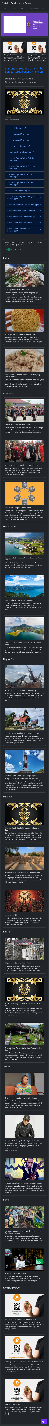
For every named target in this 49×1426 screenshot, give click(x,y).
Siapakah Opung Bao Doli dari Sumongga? (20, 175)
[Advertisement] (15, 24)
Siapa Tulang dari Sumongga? (20, 222)
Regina (24, 245)
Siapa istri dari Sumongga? (18, 190)
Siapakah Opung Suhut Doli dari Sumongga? (21, 159)
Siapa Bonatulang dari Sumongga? (22, 210)
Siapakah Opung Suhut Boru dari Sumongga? (21, 167)
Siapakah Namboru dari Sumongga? (23, 204)
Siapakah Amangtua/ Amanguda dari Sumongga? (23, 197)
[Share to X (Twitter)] (15, 249)
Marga (23, 9)
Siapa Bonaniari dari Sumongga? (21, 216)
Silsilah (15, 9)
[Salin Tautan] (20, 249)
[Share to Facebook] (11, 249)
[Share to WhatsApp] (7, 249)
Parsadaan (34, 9)
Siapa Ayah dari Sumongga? (19, 140)
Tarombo (5, 9)
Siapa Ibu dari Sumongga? (18, 146)
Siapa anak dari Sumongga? (19, 134)
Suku (43, 9)
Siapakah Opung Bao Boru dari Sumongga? (20, 183)
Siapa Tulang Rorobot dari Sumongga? (18, 229)
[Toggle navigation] (46, 3)
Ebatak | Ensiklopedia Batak (16, 3)
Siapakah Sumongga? (16, 128)
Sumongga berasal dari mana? (20, 152)
